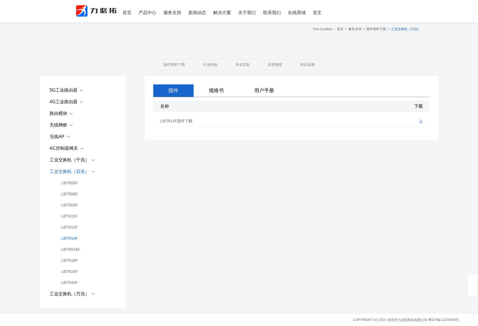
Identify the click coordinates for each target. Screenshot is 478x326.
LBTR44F (69, 282)
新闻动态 (197, 12)
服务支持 (172, 12)
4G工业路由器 (63, 101)
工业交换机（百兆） (406, 29)
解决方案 (222, 12)
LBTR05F (69, 183)
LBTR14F (69, 238)
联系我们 (272, 12)
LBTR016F (70, 249)
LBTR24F (69, 271)
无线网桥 (58, 125)
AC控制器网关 (64, 148)
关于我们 (247, 12)
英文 (317, 12)
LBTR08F (69, 194)
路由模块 (58, 113)
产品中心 (147, 12)
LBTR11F (69, 216)
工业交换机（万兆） (69, 293)
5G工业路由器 (63, 90)
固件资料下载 (376, 29)
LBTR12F (69, 227)
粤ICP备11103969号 (443, 320)
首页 (127, 12)
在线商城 (297, 12)
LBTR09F (69, 205)
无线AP (57, 136)
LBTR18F (69, 260)
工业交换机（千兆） (69, 159)
